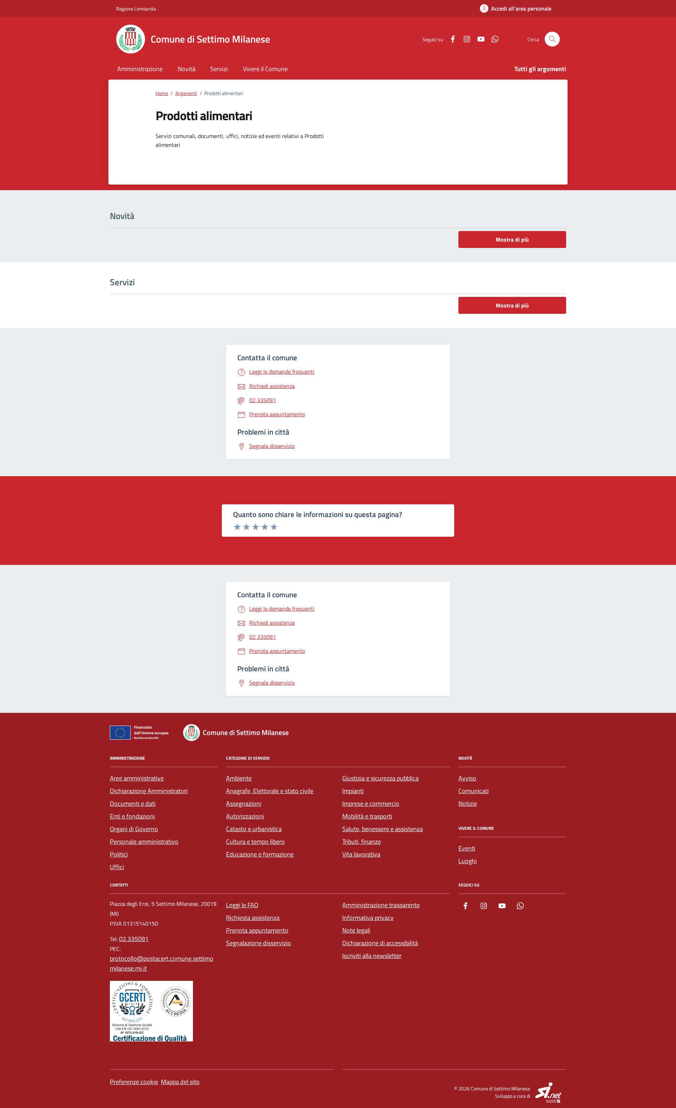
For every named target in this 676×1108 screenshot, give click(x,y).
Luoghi (467, 861)
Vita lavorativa (361, 854)
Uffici (117, 867)
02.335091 (134, 939)
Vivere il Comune (265, 69)
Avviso (467, 778)
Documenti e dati (133, 803)
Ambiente (239, 778)
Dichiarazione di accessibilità (380, 943)
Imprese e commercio (370, 803)
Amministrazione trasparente (381, 905)
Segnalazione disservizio (258, 943)
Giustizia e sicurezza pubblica (380, 778)
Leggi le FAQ (242, 905)
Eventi (466, 848)
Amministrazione (140, 69)
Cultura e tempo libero (255, 841)
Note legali (356, 930)
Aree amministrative (137, 778)
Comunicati (473, 791)
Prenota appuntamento (257, 930)
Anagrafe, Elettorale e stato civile (269, 791)
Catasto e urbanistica (254, 829)
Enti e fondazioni (132, 816)
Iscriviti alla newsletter (371, 955)
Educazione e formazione (260, 854)
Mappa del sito (180, 1082)
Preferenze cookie (134, 1082)
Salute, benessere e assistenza (382, 829)
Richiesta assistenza (253, 917)
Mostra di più (512, 239)
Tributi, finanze (361, 841)
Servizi (219, 69)
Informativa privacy (368, 917)
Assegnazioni (243, 803)
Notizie (467, 803)
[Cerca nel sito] (552, 39)
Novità (186, 69)
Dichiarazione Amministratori (149, 791)
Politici (119, 854)
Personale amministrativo (144, 841)
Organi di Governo (134, 829)
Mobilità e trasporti (367, 816)
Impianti (353, 791)
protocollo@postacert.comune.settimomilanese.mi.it (161, 963)
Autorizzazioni (245, 816)
